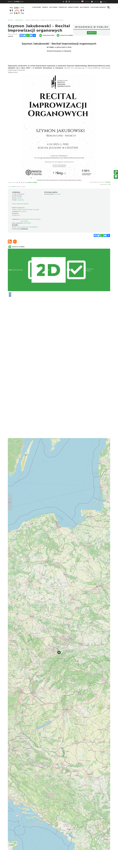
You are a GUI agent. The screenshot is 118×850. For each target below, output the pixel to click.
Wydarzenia (16, 215)
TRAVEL (19, 1)
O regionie (36, 7)
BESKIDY (10, 1)
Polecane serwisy (98, 7)
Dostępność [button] (75, 1)
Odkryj (45, 7)
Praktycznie (73, 7)
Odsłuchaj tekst (49, 35)
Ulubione (96, 1)
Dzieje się (63, 7)
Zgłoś (108, 182)
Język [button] (87, 1)
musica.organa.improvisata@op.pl (27, 227)
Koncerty (57, 194)
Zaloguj (104, 1)
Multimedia (84, 7)
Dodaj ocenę (32, 182)
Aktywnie (53, 7)
